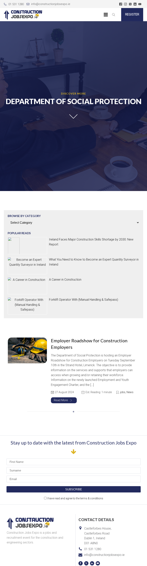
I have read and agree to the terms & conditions (75, 498)
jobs (122, 392)
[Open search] (113, 14)
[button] (64, 400)
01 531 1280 (16, 4)
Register (132, 14)
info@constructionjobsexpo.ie (50, 4)
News (130, 392)
